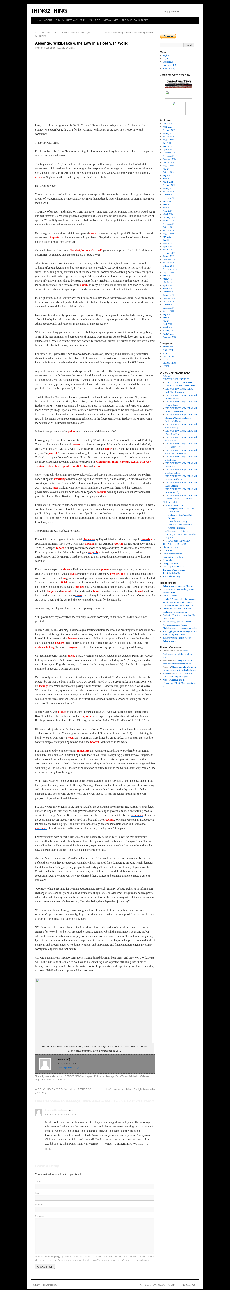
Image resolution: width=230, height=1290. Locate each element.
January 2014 (168, 220)
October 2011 (168, 304)
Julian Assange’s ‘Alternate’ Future (178, 585)
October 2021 (168, 123)
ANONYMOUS (170, 349)
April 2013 (167, 246)
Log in (165, 58)
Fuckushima (168, 550)
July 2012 (167, 275)
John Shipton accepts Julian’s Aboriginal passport (129, 32)
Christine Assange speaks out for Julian (180, 627)
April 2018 (167, 149)
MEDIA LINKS (110, 20)
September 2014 (170, 197)
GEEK (166, 359)
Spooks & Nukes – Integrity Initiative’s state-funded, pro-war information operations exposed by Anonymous (179, 602)
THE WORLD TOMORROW (178, 540)
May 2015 (167, 178)
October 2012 (168, 265)
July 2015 (167, 175)
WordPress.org (169, 68)
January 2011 (168, 333)
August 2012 (168, 272)
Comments (169, 64)
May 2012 (167, 281)
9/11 (96, 1076)
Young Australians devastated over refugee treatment (178, 653)
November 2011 (170, 301)
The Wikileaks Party (171, 576)
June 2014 (167, 204)
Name (38, 1181)
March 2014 (168, 214)
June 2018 (167, 146)
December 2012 (169, 259)
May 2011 (167, 320)
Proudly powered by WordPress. (154, 1285)
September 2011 (170, 307)
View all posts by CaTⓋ (69, 1067)
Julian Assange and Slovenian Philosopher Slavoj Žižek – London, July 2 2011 (180, 534)
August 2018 (168, 139)
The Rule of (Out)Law (172, 573)
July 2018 (167, 142)
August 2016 (168, 165)
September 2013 (170, 230)
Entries (168, 61)
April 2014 (167, 210)
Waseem (166, 673)
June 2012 (167, 278)
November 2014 (170, 191)
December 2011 (169, 298)
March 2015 (168, 181)
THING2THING (49, 10)
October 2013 (168, 226)
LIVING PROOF (66, 1076)
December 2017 (169, 152)
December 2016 (169, 159)
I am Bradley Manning (172, 553)
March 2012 (168, 288)
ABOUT (48, 20)
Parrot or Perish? (170, 595)
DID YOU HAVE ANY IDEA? (71, 20)
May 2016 (167, 168)
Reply (48, 1148)
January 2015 (168, 188)
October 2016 (168, 162)
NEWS (78, 1076)
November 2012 (170, 262)
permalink (60, 1079)
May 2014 (167, 207)
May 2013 (167, 243)
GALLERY (94, 20)
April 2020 (167, 126)
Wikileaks (134, 1076)
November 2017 (170, 155)
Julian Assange (106, 1076)
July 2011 (167, 314)
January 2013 (168, 256)
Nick (165, 679)
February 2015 (169, 184)
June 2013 (167, 239)
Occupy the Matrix (171, 563)
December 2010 (169, 336)
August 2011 (168, 311)
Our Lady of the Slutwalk (174, 566)
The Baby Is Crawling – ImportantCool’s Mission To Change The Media (180, 524)
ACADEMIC (168, 346)
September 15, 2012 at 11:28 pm (61, 1114)
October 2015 (168, 172)
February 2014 (169, 217)
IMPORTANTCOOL (174, 505)
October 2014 (168, 194)
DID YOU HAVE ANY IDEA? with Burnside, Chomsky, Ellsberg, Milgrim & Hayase (181, 417)
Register (166, 55)
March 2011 (168, 327)
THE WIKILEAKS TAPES (135, 20)
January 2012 (168, 294)
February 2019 (169, 129)
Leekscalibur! (168, 560)
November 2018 (170, 136)
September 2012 (170, 269)
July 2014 (167, 201)
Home (37, 20)
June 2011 (167, 317)
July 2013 (167, 236)
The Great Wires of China (174, 569)
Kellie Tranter (121, 1076)
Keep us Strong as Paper (173, 556)
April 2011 (167, 323)
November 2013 (170, 223)
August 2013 (168, 233)
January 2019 (168, 133)
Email (38, 1192)
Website (39, 1204)
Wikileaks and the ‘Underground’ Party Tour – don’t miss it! (179, 683)
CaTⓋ (72, 47)
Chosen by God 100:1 (172, 547)
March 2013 (168, 249)
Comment (40, 1215)
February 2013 (169, 252)
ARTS (165, 353)
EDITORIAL (168, 356)
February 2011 (169, 330)
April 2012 (167, 285)
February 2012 (169, 291)
